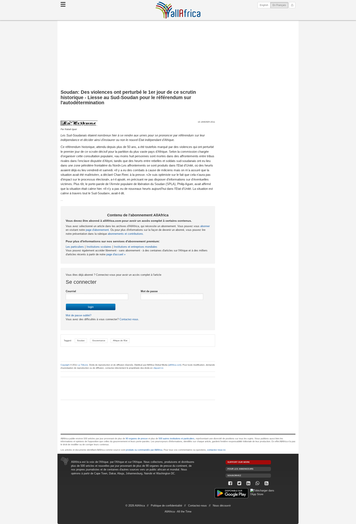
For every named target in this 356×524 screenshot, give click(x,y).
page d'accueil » (115, 254)
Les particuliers (75, 246)
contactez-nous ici (216, 450)
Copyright (65, 365)
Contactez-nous (128, 319)
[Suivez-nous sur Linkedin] (248, 483)
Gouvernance (98, 340)
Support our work (238, 462)
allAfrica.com (175, 365)
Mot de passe (149, 291)
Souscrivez (234, 475)
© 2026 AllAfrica (135, 505)
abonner (205, 226)
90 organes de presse (137, 438)
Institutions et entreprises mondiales (135, 246)
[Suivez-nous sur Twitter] (239, 483)
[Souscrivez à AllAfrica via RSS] (266, 483)
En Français (280, 5)
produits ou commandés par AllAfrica (144, 450)
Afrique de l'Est (120, 340)
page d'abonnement (97, 229)
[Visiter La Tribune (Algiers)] (79, 123)
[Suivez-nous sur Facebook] (230, 483)
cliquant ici (158, 368)
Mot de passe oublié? (78, 315)
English (264, 5)
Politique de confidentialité (166, 505)
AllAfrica (178, 10)
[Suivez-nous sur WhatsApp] (257, 483)
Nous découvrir (222, 505)
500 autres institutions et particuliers (176, 438)
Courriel (71, 291)
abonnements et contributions (125, 233)
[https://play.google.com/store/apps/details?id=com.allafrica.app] (231, 494)
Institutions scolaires (99, 246)
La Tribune (83, 365)
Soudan (81, 340)
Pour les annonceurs (240, 469)
